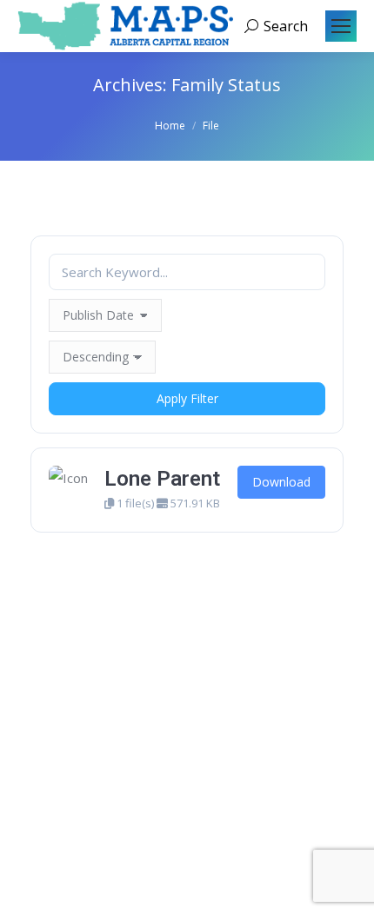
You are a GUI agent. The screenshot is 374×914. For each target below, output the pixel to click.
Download (281, 482)
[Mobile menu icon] (341, 26)
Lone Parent (162, 479)
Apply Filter (187, 398)
